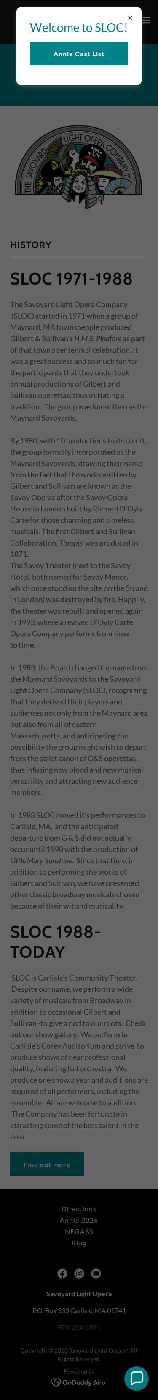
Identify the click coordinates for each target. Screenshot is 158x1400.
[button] (136, 1378)
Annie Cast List (79, 54)
